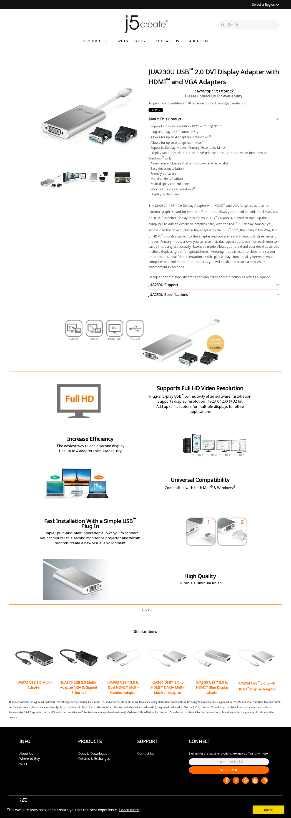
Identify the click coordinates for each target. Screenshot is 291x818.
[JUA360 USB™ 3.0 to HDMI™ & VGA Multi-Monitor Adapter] (167, 658)
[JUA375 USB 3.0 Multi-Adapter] (34, 658)
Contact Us (145, 753)
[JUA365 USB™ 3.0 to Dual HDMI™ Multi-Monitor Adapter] (123, 658)
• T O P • (145, 610)
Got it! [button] (268, 810)
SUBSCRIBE (229, 770)
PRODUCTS (93, 41)
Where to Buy (29, 758)
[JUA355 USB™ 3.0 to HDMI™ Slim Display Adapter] (212, 658)
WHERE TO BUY (132, 41)
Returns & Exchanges (94, 758)
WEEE (23, 764)
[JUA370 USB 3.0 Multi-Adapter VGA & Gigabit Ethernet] (78, 658)
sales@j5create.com (232, 103)
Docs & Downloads (92, 753)
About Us (26, 753)
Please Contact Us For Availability (213, 95)
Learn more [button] (129, 809)
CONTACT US (167, 41)
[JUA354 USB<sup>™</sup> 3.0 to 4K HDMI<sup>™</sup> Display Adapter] (256, 658)
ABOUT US (198, 41)
